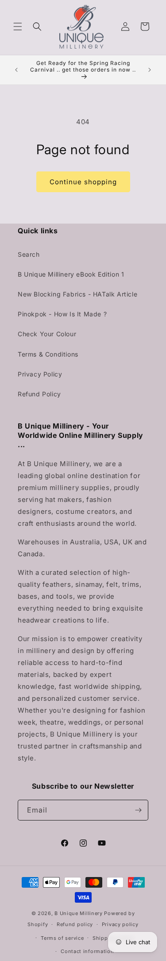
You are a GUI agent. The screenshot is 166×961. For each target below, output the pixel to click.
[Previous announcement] (16, 70)
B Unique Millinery (78, 913)
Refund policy (75, 924)
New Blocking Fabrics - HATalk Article (77, 294)
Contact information (87, 951)
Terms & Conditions (48, 354)
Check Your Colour (47, 334)
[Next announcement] (149, 70)
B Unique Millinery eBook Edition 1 (71, 274)
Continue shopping (83, 182)
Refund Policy (39, 394)
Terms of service (62, 938)
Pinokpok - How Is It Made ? (62, 314)
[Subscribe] (138, 810)
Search (29, 254)
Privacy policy (120, 924)
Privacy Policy (40, 374)
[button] (17, 26)
